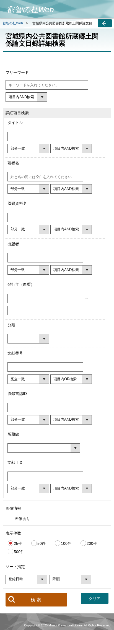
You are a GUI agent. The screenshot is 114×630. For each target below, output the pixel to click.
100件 (66, 543)
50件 (41, 543)
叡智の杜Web (13, 23)
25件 (18, 543)
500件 (19, 552)
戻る (105, 23)
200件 (92, 543)
